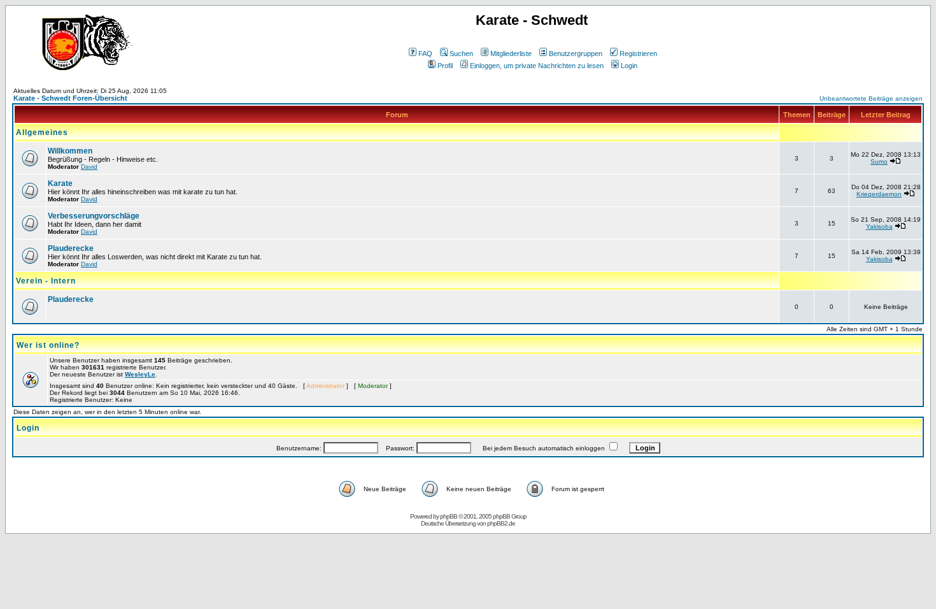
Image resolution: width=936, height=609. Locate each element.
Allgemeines (42, 132)
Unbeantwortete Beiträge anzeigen (871, 98)
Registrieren (638, 53)
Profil (445, 65)
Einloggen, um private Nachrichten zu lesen (537, 65)
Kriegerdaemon (879, 193)
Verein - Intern (46, 280)
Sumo (879, 161)
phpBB (448, 516)
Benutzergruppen (575, 53)
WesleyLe (140, 374)
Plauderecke (71, 248)
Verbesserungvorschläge (93, 215)
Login (629, 65)
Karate (60, 183)
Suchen (461, 53)
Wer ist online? (48, 345)
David (89, 166)
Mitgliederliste (511, 53)
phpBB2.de (501, 523)
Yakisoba (879, 226)
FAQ (425, 53)
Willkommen (70, 151)
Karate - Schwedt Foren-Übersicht (70, 98)
